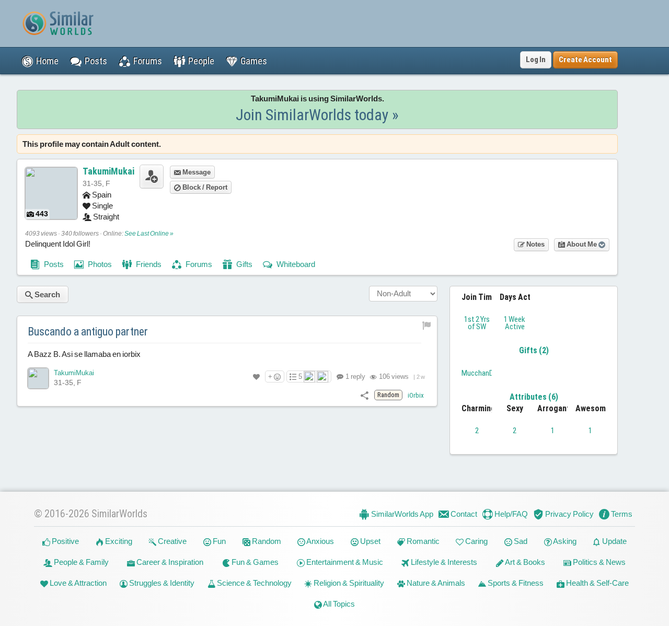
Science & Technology (253, 582)
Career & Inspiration (169, 562)
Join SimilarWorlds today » (317, 115)
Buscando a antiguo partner (88, 331)
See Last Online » (149, 233)
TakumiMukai (108, 171)
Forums (198, 264)
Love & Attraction (77, 582)
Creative (171, 541)
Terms (620, 513)
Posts (53, 264)
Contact (463, 513)
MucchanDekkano (489, 373)
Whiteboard (295, 264)
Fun (218, 541)
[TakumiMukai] (38, 378)
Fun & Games (254, 562)
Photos (99, 264)
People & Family (80, 562)
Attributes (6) (534, 397)
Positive (64, 541)
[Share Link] (364, 394)
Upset (369, 541)
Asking (564, 541)
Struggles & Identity (161, 582)
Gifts (243, 264)
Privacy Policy (569, 513)
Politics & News (598, 562)
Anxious (319, 541)
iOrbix (416, 395)
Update (614, 541)
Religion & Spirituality (348, 582)
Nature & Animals (435, 582)
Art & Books (524, 562)
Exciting (117, 541)
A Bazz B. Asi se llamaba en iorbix (84, 354)
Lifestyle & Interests (443, 562)
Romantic (422, 541)
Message (196, 172)
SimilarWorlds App (401, 513)
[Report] (426, 325)
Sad (519, 541)
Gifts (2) (534, 350)
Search (46, 294)
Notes (535, 244)
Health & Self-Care (596, 582)
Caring (476, 541)
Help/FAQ (510, 513)
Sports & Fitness (515, 582)
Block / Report (204, 187)
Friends (148, 264)
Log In (536, 59)
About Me (581, 244)
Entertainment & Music (344, 562)
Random (265, 541)
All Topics (338, 603)
